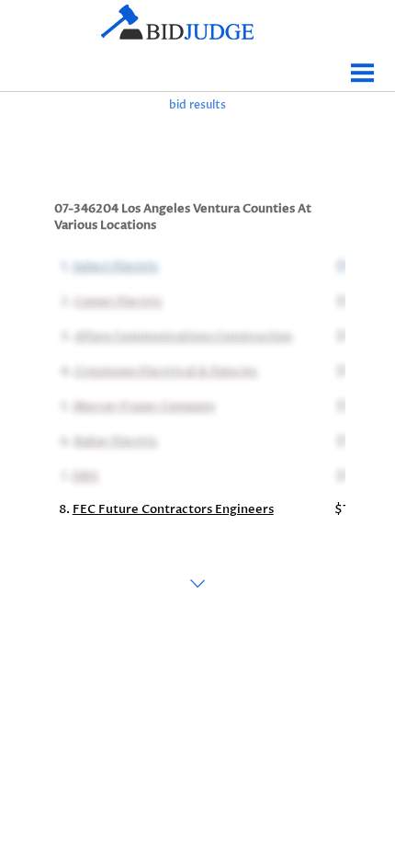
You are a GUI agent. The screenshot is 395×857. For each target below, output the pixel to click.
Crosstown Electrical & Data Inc (164, 369)
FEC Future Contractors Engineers (173, 509)
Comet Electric (117, 299)
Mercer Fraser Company (142, 404)
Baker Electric (114, 439)
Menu (363, 65)
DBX (83, 474)
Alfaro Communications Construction (181, 334)
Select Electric (114, 265)
